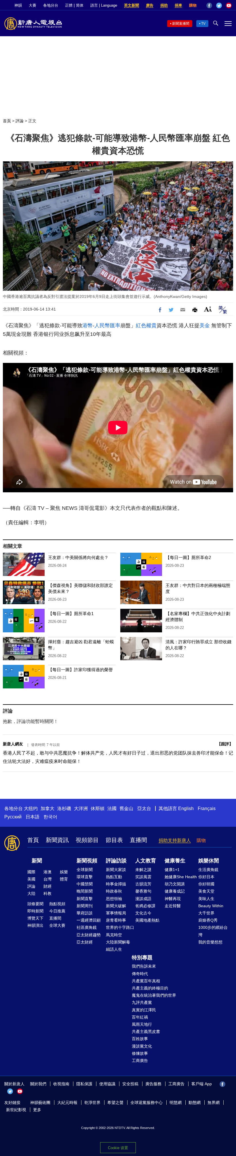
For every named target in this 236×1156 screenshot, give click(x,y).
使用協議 (107, 1084)
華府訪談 (85, 913)
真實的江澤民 (144, 1010)
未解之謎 (143, 869)
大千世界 (206, 913)
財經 (47, 886)
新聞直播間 (180, 24)
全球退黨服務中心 (146, 1102)
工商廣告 (140, 1060)
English (186, 808)
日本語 (32, 816)
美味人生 (206, 898)
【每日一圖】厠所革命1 (71, 613)
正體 (69, 5)
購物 (193, 5)
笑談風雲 (143, 876)
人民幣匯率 (107, 325)
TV (203, 24)
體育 (64, 879)
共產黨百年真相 (146, 981)
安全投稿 (130, 1084)
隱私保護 (84, 1084)
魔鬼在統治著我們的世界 (154, 995)
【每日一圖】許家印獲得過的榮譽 (80, 669)
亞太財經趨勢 (89, 935)
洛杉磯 (64, 808)
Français (207, 808)
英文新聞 (131, 5)
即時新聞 (35, 911)
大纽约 (31, 808)
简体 (79, 5)
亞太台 (144, 808)
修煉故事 (140, 1053)
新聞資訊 (57, 840)
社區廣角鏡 (87, 927)
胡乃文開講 (175, 884)
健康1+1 (172, 869)
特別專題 (142, 957)
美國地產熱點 (147, 920)
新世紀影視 (16, 1109)
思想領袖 (114, 898)
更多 (37, 1109)
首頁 (7, 120)
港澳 (47, 872)
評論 (20, 120)
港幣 (87, 325)
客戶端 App (201, 1084)
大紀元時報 (67, 1102)
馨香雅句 (143, 891)
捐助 (164, 5)
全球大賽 (57, 925)
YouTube (229, 5)
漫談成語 (143, 898)
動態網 (195, 1102)
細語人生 (114, 949)
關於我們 (38, 1084)
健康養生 (175, 861)
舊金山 (126, 808)
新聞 (37, 861)
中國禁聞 (85, 884)
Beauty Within (210, 906)
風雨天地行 (142, 1024)
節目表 (114, 840)
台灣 (47, 879)
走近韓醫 (173, 906)
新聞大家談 (116, 869)
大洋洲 (81, 808)
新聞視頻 (87, 861)
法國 (112, 808)
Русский (13, 816)
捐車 (178, 5)
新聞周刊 (85, 906)
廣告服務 (153, 1084)
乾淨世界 (92, 1102)
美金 (204, 325)
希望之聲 (115, 1102)
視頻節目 (87, 840)
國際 (31, 872)
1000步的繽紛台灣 (213, 931)
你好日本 (206, 876)
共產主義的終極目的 (150, 988)
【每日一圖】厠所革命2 (188, 557)
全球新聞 (85, 869)
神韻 (18, 5)
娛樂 (64, 872)
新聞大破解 (116, 906)
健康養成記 (175, 891)
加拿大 (47, 808)
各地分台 (50, 5)
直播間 (138, 840)
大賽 (32, 5)
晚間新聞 (85, 891)
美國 (31, 879)
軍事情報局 (116, 913)
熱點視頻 (57, 904)
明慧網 (176, 1102)
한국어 (50, 816)
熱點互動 (114, 876)
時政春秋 (114, 891)
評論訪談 (116, 861)
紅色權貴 (146, 325)
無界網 (214, 1102)
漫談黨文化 (142, 1046)
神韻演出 (35, 925)
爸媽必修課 (145, 906)
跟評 (225, 744)
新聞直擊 (85, 898)
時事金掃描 (116, 884)
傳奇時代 (140, 973)
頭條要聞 (35, 904)
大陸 (31, 893)
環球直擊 (85, 876)
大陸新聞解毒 (118, 942)
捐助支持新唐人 (175, 840)
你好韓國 (206, 884)
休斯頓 (97, 808)
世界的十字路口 (120, 927)
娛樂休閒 (208, 861)
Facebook (209, 5)
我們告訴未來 (144, 966)
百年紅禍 (140, 1017)
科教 (47, 893)
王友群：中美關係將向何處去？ (78, 557)
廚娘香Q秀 (208, 920)
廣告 (149, 5)
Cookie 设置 (118, 1148)
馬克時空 (114, 935)
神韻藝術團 (40, 1102)
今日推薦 (57, 911)
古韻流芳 (143, 884)
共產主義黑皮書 (146, 1031)
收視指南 (61, 1084)
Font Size (208, 309)
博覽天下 (35, 918)
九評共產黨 (142, 1002)
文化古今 (143, 913)
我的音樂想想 (210, 942)
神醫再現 (173, 898)
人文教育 (145, 861)
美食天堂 (206, 891)
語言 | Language (103, 5)
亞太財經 (85, 942)
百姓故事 (140, 1038)
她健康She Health (181, 876)
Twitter (219, 5)
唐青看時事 (116, 920)
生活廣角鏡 (208, 869)
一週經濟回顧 (89, 920)
